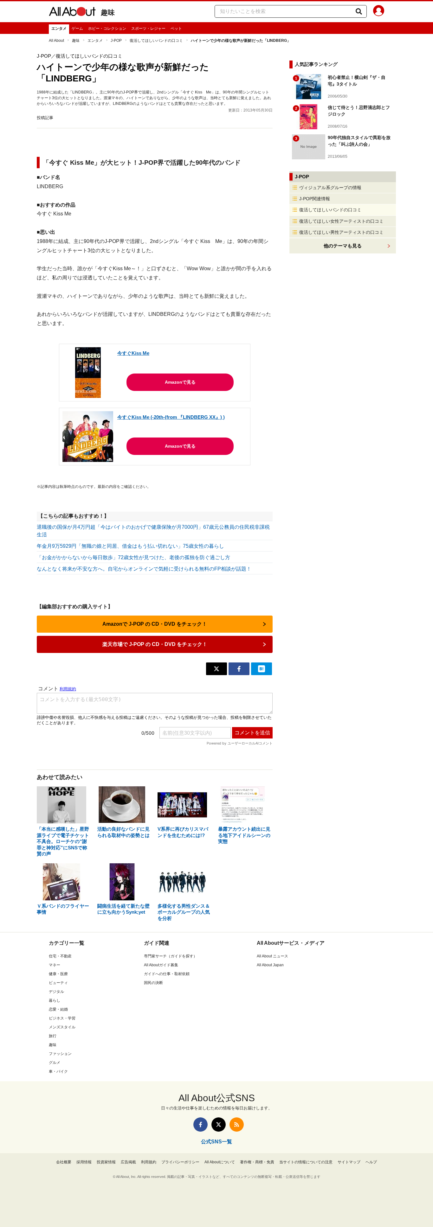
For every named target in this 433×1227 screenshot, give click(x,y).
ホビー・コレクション (107, 28)
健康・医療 (58, 974)
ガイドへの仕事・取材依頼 (167, 974)
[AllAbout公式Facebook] (200, 1124)
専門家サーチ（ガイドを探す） (170, 956)
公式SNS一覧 (216, 1141)
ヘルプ (371, 1162)
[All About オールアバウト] (72, 12)
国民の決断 (153, 983)
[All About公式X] (218, 1124)
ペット (176, 28)
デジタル (56, 991)
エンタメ (59, 28)
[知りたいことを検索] (359, 11)
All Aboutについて (219, 1162)
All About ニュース (272, 956)
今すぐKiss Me (133, 353)
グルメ (54, 1062)
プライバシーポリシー (180, 1162)
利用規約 (148, 1162)
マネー (54, 965)
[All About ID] (378, 11)
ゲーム (77, 28)
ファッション (60, 1053)
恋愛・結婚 (58, 1009)
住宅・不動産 (60, 956)
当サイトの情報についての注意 (306, 1162)
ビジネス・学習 (62, 1018)
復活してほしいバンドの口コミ (156, 40)
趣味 (108, 12)
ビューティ (58, 983)
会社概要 (63, 1162)
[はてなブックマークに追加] (261, 668)
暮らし (54, 1000)
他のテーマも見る (343, 245)
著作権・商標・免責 (257, 1162)
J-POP (116, 40)
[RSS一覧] (236, 1124)
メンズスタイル (62, 1027)
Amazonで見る (180, 382)
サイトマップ (349, 1162)
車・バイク (58, 1071)
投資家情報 (106, 1162)
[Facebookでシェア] (239, 668)
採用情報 (84, 1162)
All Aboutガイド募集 (161, 965)
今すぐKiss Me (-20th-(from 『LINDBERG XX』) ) (171, 417)
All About (56, 40)
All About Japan (270, 965)
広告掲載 (128, 1162)
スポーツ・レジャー (148, 28)
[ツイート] (216, 668)
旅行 (52, 1036)
